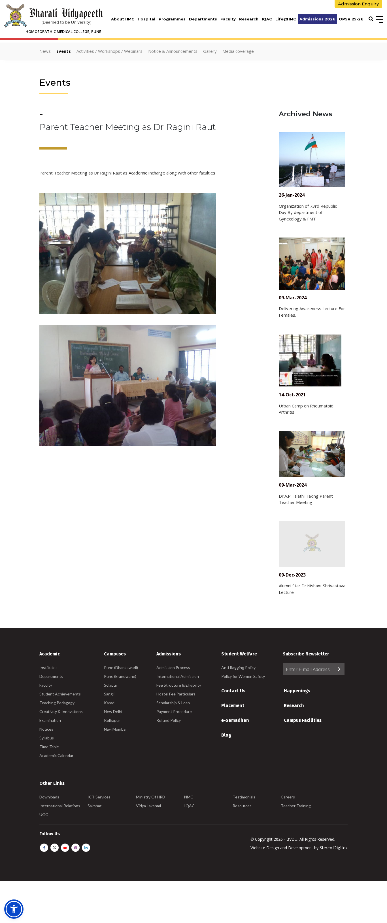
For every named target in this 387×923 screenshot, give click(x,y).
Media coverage (238, 51)
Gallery (210, 51)
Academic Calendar (56, 755)
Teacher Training (296, 805)
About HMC (122, 19)
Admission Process (173, 667)
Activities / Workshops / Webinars (109, 51)
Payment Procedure (174, 711)
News (45, 51)
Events (63, 51)
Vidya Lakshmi (148, 805)
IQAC (267, 19)
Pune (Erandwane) (120, 676)
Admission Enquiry (358, 4)
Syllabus (46, 737)
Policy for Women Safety (243, 676)
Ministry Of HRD (150, 796)
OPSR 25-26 (351, 19)
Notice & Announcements (172, 51)
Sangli (109, 693)
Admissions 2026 (317, 19)
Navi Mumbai (115, 729)
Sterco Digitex (334, 847)
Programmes (172, 19)
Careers (288, 796)
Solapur (110, 685)
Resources (242, 805)
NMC (188, 796)
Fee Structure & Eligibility (178, 685)
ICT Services (99, 796)
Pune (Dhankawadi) (121, 667)
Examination (50, 720)
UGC (43, 814)
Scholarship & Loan (173, 702)
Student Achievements (60, 693)
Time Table (49, 746)
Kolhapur (112, 720)
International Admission (177, 676)
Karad (109, 702)
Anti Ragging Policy (238, 667)
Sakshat (95, 805)
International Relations (59, 805)
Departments (203, 19)
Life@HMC (285, 19)
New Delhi (113, 711)
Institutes (48, 667)
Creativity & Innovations (61, 711)
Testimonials (244, 796)
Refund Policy (168, 720)
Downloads (49, 796)
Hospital (146, 19)
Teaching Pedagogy (57, 702)
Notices (46, 729)
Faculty (228, 19)
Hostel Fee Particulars (175, 693)
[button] (14, 909)
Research (248, 19)
